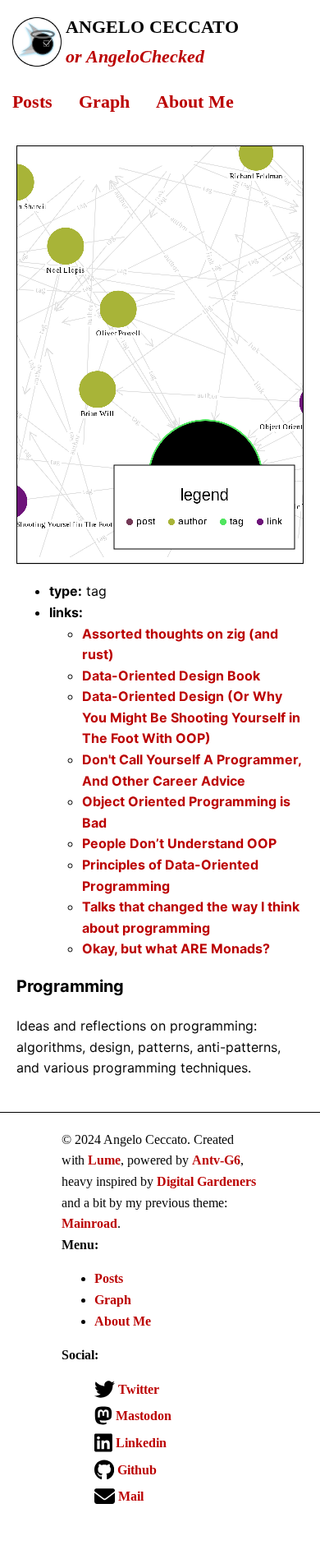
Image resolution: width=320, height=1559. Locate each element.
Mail (129, 1496)
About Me (195, 101)
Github (135, 1470)
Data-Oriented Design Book (171, 675)
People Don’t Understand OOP (179, 843)
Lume (104, 1160)
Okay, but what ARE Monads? (176, 948)
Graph (104, 101)
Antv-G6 (216, 1160)
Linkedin (139, 1443)
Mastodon (141, 1416)
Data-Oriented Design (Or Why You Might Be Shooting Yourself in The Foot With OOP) (191, 717)
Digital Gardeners (206, 1181)
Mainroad (89, 1223)
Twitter (137, 1389)
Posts (32, 101)
